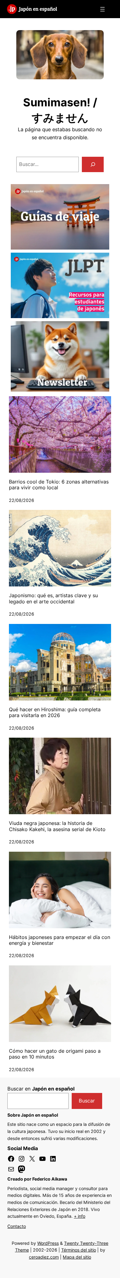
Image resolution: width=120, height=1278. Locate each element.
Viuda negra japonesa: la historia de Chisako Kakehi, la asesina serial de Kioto (57, 826)
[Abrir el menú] (102, 9)
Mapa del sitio (77, 1257)
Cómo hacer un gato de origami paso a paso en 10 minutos (55, 1054)
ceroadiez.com (44, 1257)
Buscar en (40, 1089)
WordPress (48, 1243)
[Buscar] (93, 164)
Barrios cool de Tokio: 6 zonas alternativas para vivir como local (59, 485)
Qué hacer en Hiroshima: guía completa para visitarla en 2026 (55, 712)
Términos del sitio (78, 1249)
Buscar (87, 1101)
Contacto (16, 1226)
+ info (79, 1216)
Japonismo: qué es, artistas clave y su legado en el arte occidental (53, 598)
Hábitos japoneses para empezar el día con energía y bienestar (59, 940)
